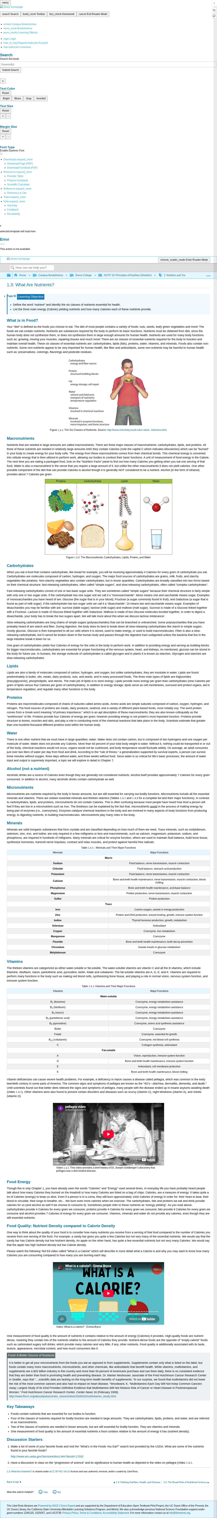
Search (12, 268)
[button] (12, 209)
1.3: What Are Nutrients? (19, 1471)
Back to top (13, 1482)
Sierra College (83, 275)
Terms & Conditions (91, 1512)
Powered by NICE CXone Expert (57, 1505)
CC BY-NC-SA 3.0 (60, 1471)
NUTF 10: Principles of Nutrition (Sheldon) (127, 275)
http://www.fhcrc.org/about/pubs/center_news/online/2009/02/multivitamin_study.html (62, 1396)
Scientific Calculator (18, 184)
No (59, 1492)
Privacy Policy (70, 1512)
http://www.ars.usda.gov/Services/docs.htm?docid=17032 (47, 1456)
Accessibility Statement (116, 1512)
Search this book (9, 59)
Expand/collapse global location (208, 274)
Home (23, 275)
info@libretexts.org (179, 1512)
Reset (5, 93)
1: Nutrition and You (175, 275)
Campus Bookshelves (51, 275)
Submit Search (10, 70)
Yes (45, 1492)
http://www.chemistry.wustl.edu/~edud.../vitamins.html (136, 430)
